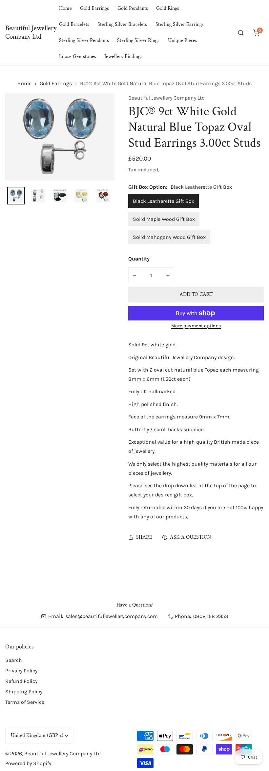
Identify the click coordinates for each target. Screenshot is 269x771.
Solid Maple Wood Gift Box (164, 219)
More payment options (196, 326)
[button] (256, 32)
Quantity (139, 259)
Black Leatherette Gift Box (163, 201)
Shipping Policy (23, 691)
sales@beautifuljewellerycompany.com (111, 616)
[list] (59, 137)
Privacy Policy (21, 670)
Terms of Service (24, 702)
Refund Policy (21, 681)
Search (13, 660)
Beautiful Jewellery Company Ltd (166, 98)
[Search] (241, 32)
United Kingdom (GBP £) (37, 735)
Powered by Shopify (28, 763)
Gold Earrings (56, 83)
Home (24, 83)
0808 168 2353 (210, 616)
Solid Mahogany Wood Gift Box (169, 237)
